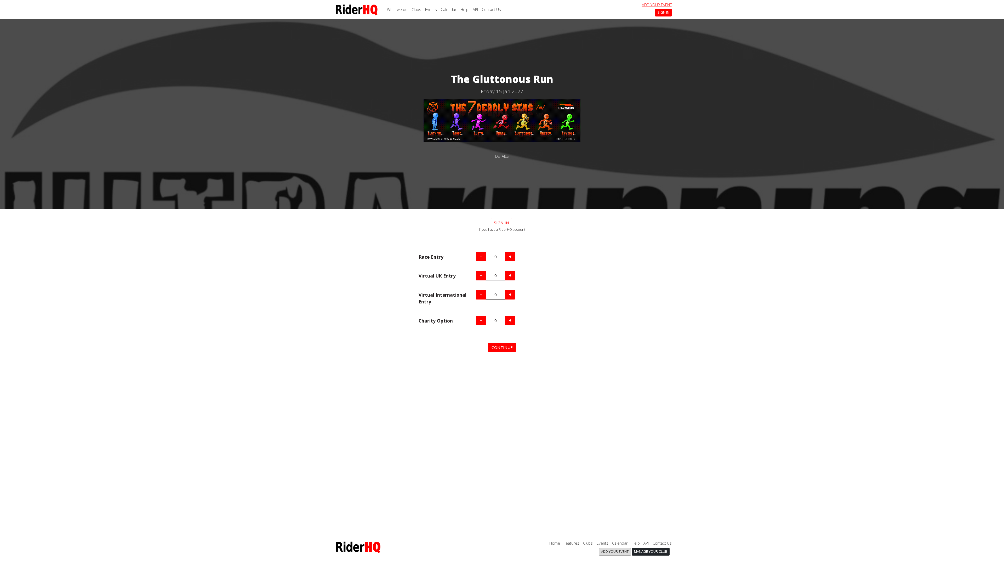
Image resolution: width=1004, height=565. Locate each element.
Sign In (663, 12)
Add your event (657, 4)
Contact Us (491, 9)
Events (431, 9)
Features (571, 543)
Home (554, 543)
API (475, 9)
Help (464, 9)
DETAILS (502, 156)
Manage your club (650, 551)
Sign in (501, 222)
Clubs (416, 9)
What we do (397, 9)
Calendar (449, 9)
